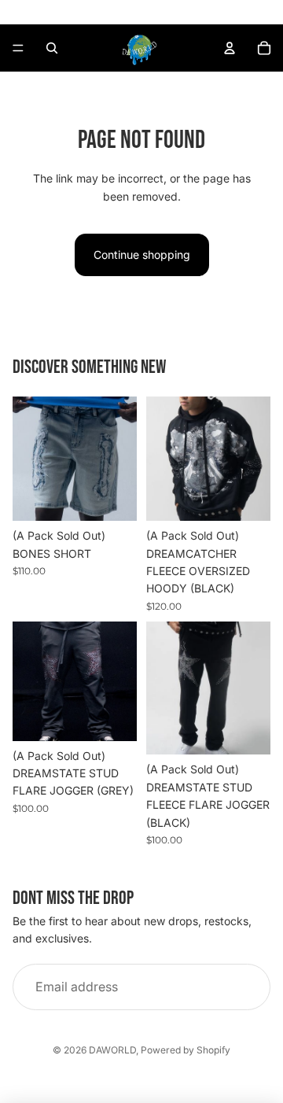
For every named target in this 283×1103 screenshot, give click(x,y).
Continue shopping (142, 254)
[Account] (229, 48)
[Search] (52, 48)
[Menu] (18, 48)
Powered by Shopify (185, 1050)
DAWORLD (112, 1050)
